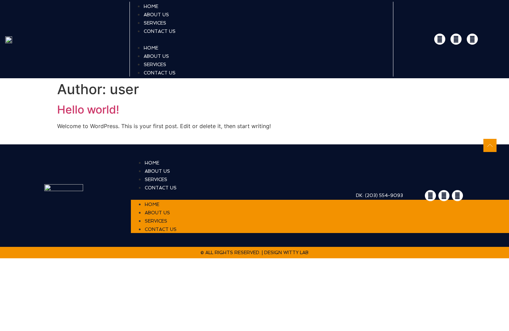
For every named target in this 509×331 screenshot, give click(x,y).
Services (155, 64)
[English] (490, 39)
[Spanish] (499, 39)
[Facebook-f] (472, 39)
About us (156, 56)
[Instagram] (456, 39)
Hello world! (88, 109)
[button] (261, 39)
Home (151, 48)
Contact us (160, 31)
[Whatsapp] (439, 39)
